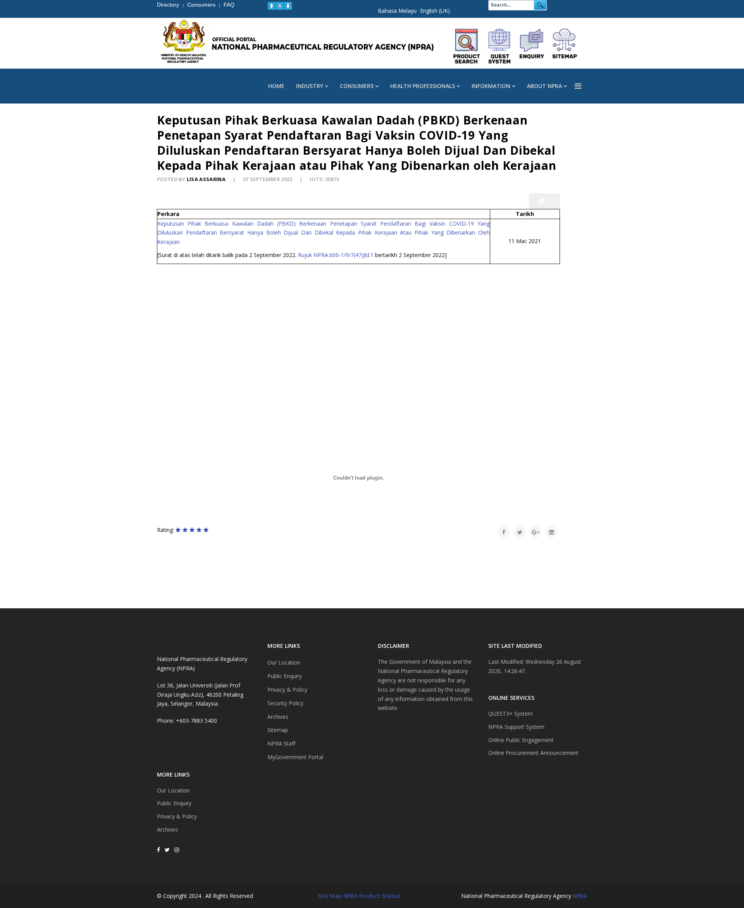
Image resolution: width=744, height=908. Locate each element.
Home (276, 86)
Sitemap (277, 730)
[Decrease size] (288, 6)
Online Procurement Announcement (533, 752)
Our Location (173, 790)
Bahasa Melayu (397, 10)
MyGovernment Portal (295, 757)
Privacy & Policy (177, 816)
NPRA (580, 895)
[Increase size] (272, 6)
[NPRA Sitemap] (564, 46)
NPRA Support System (516, 726)
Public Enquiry (174, 803)
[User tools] (544, 201)
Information (491, 86)
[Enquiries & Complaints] (532, 46)
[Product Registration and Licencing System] (499, 46)
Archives (167, 829)
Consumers (357, 86)
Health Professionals (422, 86)
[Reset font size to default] (280, 6)
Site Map (330, 895)
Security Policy (285, 703)
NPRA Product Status (371, 895)
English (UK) (435, 10)
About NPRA (544, 86)
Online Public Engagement (521, 740)
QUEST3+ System (510, 713)
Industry (309, 86)
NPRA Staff (281, 743)
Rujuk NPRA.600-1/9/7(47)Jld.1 (336, 255)
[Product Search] (466, 46)
